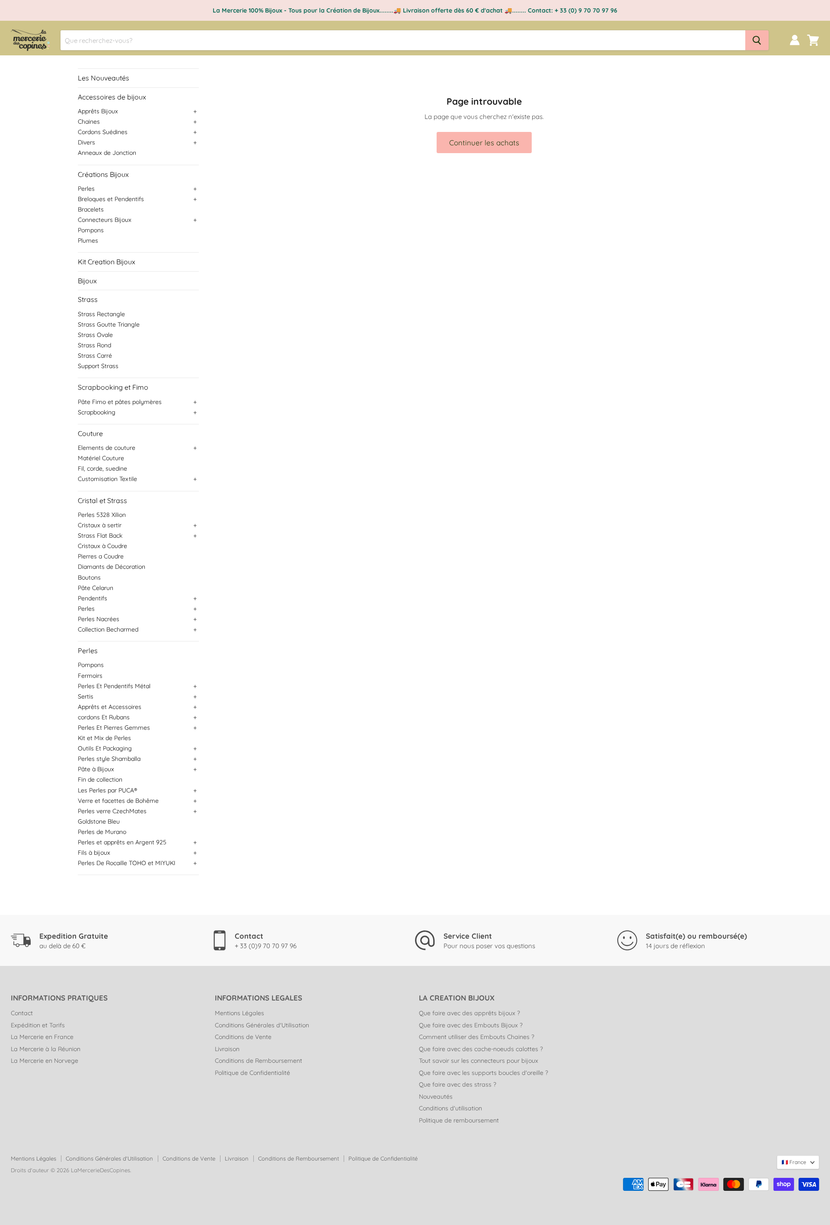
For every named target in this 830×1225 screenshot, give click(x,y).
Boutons (89, 577)
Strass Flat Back (100, 535)
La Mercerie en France (42, 1037)
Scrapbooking (96, 412)
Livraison (227, 1049)
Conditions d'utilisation (450, 1108)
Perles (86, 188)
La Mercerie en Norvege (44, 1061)
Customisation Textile (107, 479)
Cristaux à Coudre (102, 546)
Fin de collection (100, 779)
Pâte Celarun (95, 588)
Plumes (88, 240)
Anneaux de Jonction (107, 153)
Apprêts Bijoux (98, 111)
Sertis (85, 696)
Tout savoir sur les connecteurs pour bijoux (478, 1061)
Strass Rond (94, 345)
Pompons (91, 230)
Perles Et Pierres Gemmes (114, 727)
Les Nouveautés (103, 78)
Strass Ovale (95, 335)
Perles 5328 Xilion (102, 515)
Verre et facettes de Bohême (118, 801)
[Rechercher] (757, 40)
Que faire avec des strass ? (457, 1084)
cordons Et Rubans (104, 717)
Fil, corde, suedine (102, 468)
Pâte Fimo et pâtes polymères (120, 402)
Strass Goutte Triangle (109, 324)
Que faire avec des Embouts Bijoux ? (471, 1025)
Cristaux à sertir (99, 525)
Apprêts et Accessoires (109, 707)
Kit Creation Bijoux (106, 261)
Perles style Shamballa (109, 759)
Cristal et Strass (102, 500)
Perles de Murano (102, 832)
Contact (22, 1013)
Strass (88, 299)
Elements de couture (106, 448)
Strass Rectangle (101, 314)
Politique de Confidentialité (252, 1073)
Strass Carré (95, 355)
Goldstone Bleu (99, 821)
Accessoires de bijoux (112, 97)
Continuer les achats (484, 142)
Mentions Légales (239, 1013)
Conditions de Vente (243, 1037)
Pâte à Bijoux (96, 769)
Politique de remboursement (459, 1120)
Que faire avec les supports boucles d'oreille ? (483, 1073)
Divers (86, 142)
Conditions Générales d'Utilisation (262, 1025)
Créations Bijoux (103, 174)
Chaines (89, 121)
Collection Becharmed (108, 629)
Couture (90, 433)
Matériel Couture (101, 458)
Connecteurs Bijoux (104, 220)
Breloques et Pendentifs (111, 199)
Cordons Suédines (103, 132)
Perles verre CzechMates (112, 811)
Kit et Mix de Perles (104, 738)
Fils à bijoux (94, 852)
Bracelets (91, 209)
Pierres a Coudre (101, 556)
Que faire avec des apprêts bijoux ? (469, 1013)
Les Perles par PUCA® (107, 790)
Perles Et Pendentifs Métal (114, 686)
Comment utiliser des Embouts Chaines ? (476, 1037)
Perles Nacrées (98, 619)
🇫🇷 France (794, 1162)
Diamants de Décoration (111, 567)
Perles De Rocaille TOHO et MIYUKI (127, 863)
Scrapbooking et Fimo (113, 387)
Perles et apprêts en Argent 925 (122, 842)
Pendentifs (92, 598)
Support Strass (98, 366)
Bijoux (87, 280)
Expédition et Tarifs (38, 1025)
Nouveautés (436, 1096)
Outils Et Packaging (105, 748)
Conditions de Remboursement (258, 1061)
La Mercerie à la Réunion (45, 1049)
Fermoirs (90, 676)
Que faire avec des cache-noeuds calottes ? (481, 1049)
